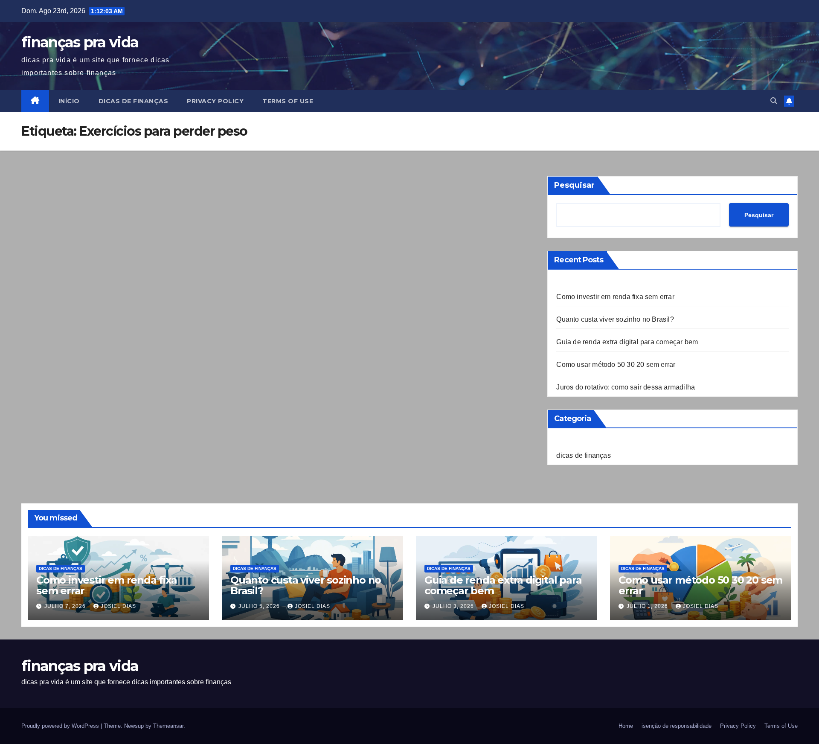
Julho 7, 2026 (65, 606)
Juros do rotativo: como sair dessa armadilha (625, 387)
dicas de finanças (133, 101)
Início (69, 101)
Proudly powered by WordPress (61, 726)
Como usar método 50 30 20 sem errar (615, 364)
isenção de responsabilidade (677, 726)
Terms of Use (287, 101)
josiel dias (118, 606)
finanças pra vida (79, 42)
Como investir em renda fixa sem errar (615, 296)
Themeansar (168, 726)
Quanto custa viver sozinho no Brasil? (615, 319)
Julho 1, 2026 (648, 606)
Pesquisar (574, 185)
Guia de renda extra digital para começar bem (627, 342)
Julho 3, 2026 (454, 606)
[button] (773, 101)
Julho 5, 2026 (260, 606)
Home (626, 726)
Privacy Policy (215, 101)
